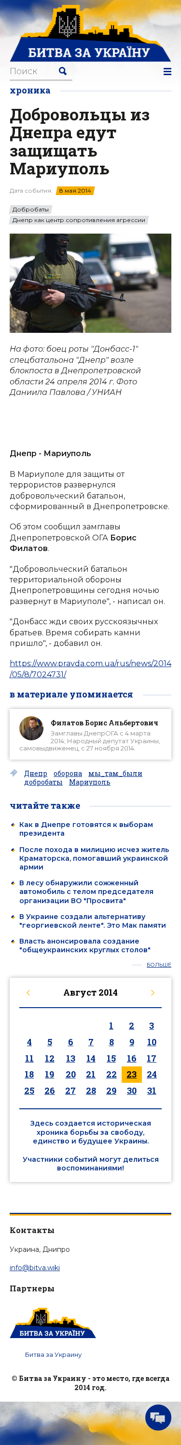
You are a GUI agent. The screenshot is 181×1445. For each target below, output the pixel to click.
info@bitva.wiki (35, 1267)
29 (111, 1090)
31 (151, 1090)
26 (49, 1090)
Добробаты (31, 209)
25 (29, 1090)
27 (70, 1090)
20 (71, 1074)
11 (29, 1058)
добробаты (43, 782)
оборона (68, 773)
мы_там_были (115, 773)
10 (151, 1042)
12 (50, 1058)
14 (91, 1058)
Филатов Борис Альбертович (104, 722)
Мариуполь (90, 782)
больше (159, 965)
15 (111, 1058)
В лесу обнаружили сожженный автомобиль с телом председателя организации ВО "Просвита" (86, 892)
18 (29, 1074)
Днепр (35, 773)
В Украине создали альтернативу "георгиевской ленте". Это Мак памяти (92, 921)
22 (111, 1074)
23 (131, 1074)
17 (151, 1058)
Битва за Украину (53, 1354)
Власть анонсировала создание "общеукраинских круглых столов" (85, 945)
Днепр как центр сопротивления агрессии (79, 220)
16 (132, 1058)
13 (70, 1058)
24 (152, 1074)
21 (91, 1074)
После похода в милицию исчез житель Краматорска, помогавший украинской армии (94, 858)
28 (91, 1090)
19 (49, 1074)
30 (132, 1090)
